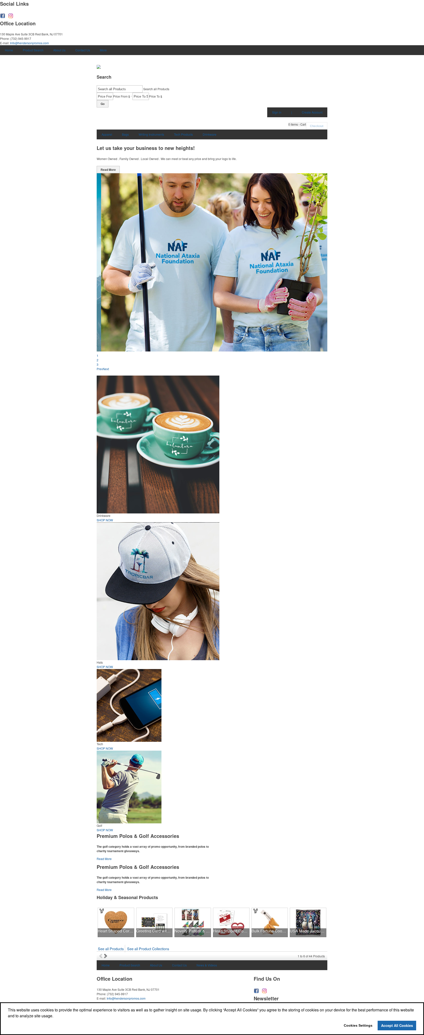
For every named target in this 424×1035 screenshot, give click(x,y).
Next (106, 369)
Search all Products (156, 89)
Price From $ (121, 96)
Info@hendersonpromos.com (29, 43)
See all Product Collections (148, 948)
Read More (108, 169)
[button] (297, 124)
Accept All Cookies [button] (397, 1025)
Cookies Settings (358, 1025)
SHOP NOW (105, 520)
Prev (100, 369)
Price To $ (155, 96)
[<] (101, 956)
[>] (106, 956)
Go (103, 104)
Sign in (276, 112)
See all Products (111, 948)
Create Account (312, 112)
